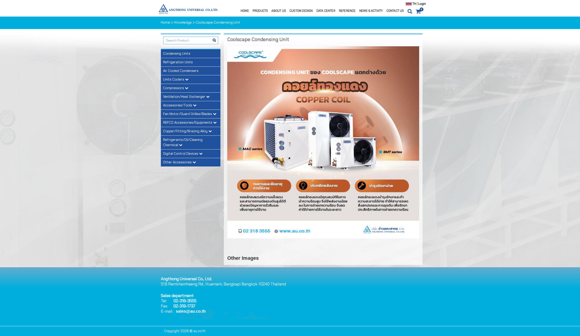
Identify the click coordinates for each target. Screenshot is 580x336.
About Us (278, 11)
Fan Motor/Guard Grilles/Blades (188, 114)
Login (422, 4)
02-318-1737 (184, 306)
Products (260, 11)
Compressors (174, 88)
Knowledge (183, 22)
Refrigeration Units (178, 62)
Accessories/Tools (178, 105)
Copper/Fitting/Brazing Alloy (185, 131)
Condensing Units (176, 53)
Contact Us (395, 11)
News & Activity (371, 11)
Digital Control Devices (181, 153)
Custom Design (301, 11)
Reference (347, 11)
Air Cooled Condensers (180, 71)
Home (245, 11)
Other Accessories (178, 162)
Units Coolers (174, 79)
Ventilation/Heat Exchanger (184, 96)
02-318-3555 (184, 301)
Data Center (326, 11)
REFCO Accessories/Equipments (188, 122)
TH (414, 4)
